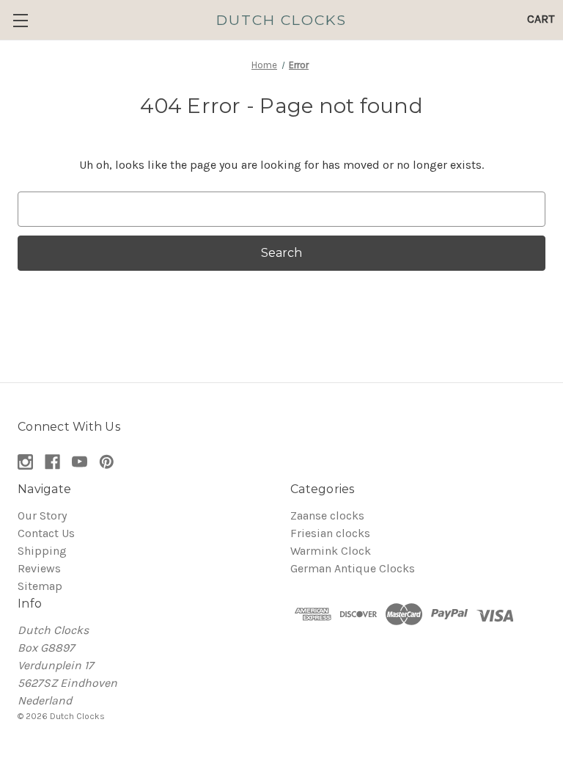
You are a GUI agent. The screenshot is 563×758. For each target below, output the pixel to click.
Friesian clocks (330, 533)
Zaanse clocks (327, 515)
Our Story (42, 515)
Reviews (39, 568)
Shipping (42, 551)
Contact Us (46, 533)
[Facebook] (52, 462)
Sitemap (40, 586)
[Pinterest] (106, 462)
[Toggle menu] (20, 20)
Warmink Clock (330, 551)
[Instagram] (25, 462)
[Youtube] (79, 462)
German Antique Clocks (352, 568)
